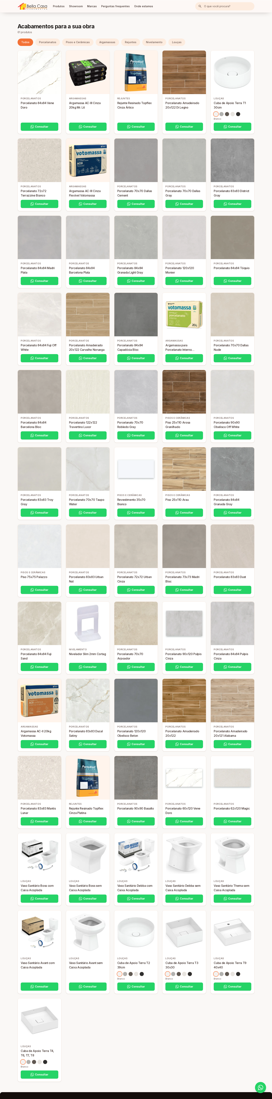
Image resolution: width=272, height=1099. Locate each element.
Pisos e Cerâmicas (78, 42)
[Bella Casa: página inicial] (32, 6)
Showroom (76, 6)
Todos (25, 42)
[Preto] (238, 114)
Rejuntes (130, 42)
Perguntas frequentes (115, 6)
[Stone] (221, 114)
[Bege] (232, 114)
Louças (177, 42)
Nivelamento (154, 42)
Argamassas (107, 42)
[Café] (227, 114)
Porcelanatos (47, 42)
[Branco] (216, 114)
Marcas (92, 6)
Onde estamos (143, 6)
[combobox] (224, 6)
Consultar (41, 126)
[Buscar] (200, 6)
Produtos (59, 6)
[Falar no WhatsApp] (260, 1087)
